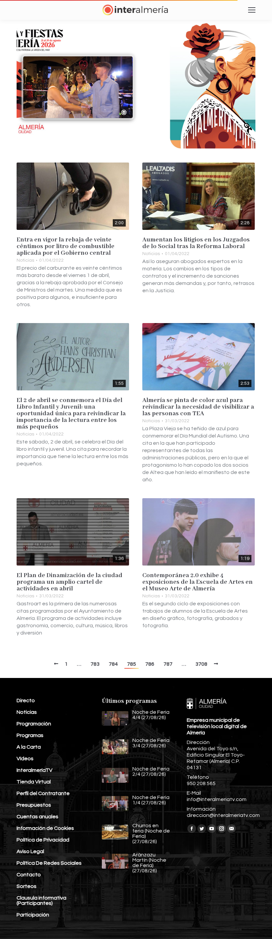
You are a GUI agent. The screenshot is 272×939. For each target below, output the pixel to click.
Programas (30, 735)
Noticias (25, 260)
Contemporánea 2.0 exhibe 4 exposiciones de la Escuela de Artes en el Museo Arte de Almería (197, 582)
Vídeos (25, 758)
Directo (26, 700)
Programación (34, 723)
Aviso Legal (30, 851)
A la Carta (29, 747)
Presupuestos (34, 805)
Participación (33, 914)
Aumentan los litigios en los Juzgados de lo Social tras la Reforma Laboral (196, 243)
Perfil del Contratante (43, 793)
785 (131, 664)
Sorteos (26, 886)
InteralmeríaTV (34, 770)
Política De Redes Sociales (49, 863)
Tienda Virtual (34, 781)
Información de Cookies (45, 828)
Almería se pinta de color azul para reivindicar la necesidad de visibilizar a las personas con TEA (198, 407)
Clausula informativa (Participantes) (41, 900)
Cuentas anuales (37, 816)
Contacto (29, 874)
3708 (201, 664)
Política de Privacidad (43, 839)
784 (113, 664)
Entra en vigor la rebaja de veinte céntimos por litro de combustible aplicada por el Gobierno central (65, 246)
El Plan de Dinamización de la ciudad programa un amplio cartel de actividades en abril (69, 582)
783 (95, 664)
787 (168, 664)
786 (149, 664)
